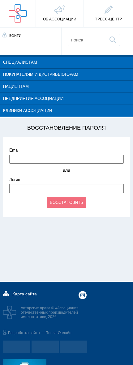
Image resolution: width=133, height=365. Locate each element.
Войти (15, 35)
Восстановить (66, 202)
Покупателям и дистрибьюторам (40, 74)
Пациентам (16, 86)
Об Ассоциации (59, 19)
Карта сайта (24, 293)
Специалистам (20, 62)
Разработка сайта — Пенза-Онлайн (39, 333)
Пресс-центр (108, 19)
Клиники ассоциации (27, 110)
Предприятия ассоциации (33, 98)
